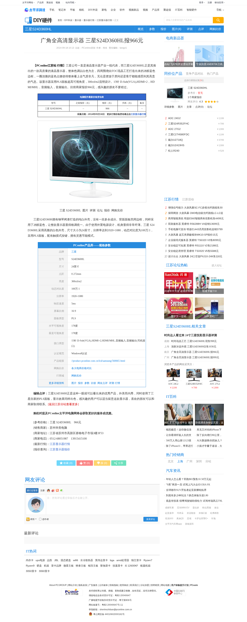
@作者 (45, 519)
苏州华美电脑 (58, 427)
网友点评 (102, 383)
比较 (93, 383)
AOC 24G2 (174, 118)
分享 (120, 463)
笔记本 (62, 9)
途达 (216, 507)
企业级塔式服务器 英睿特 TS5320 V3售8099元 (194, 240)
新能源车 (189, 524)
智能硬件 (192, 9)
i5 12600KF (131, 565)
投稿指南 (113, 585)
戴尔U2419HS (176, 145)
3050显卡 (31, 571)
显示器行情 (89, 20)
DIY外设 (93, 9)
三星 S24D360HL (53, 108)
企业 (113, 9)
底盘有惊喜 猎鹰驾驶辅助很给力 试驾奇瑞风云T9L (194, 501)
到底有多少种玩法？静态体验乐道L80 (187, 495)
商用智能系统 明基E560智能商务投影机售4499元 (196, 218)
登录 (201, 2)
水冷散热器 (86, 560)
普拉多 (196, 507)
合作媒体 (103, 585)
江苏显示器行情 (104, 20)
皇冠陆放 (191, 513)
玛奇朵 (180, 513)
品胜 (49, 560)
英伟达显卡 (101, 560)
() (68, 463)
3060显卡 (44, 571)
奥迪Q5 (180, 518)
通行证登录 (32, 490)
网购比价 (215, 29)
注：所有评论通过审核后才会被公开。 (68, 497)
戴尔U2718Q (175, 139)
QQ (49, 490)
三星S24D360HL (38, 29)
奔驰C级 (203, 513)
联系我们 (134, 585)
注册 (210, 2)
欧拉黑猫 (206, 507)
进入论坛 (217, 265)
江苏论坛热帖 (177, 265)
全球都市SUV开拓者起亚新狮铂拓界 (186, 490)
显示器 (78, 20)
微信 (61, 490)
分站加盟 (144, 585)
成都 (166, 341)
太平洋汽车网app (173, 524)
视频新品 (134, 9)
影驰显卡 (105, 565)
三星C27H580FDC (178, 134)
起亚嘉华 (169, 513)
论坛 (209, 106)
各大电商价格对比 (81, 368)
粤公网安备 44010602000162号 (109, 614)
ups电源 (40, 560)
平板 (72, 9)
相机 (81, 9)
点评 (201, 29)
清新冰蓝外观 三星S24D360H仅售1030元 (193, 346)
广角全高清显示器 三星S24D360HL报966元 (195, 352)
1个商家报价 (195, 97)
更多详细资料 (56, 383)
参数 (152, 29)
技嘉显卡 (118, 565)
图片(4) (176, 29)
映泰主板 (81, 565)
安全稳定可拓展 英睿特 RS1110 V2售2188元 (193, 245)
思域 (189, 518)
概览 (141, 29)
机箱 (46, 565)
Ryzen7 (148, 560)
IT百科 (179, 9)
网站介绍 (72, 585)
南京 (166, 352)
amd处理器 (122, 560)
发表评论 (150, 519)
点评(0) (199, 106)
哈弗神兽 (214, 513)
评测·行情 (114, 383)
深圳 (199, 461)
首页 (60, 20)
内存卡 (29, 560)
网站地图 (165, 585)
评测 (190, 29)
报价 (163, 29)
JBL (56, 560)
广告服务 (93, 585)
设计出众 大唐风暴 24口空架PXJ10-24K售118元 (195, 256)
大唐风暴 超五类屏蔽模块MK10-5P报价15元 (193, 234)
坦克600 (169, 518)
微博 (53, 490)
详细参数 (169, 106)
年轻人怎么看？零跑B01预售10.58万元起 (188, 479)
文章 (189, 106)
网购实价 (76, 375)
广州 (166, 357)
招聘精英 (155, 585)
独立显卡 (136, 560)
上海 (166, 346)
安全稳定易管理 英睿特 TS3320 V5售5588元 (193, 250)
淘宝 (57, 490)
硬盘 (39, 565)
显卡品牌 (56, 565)
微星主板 (68, 565)
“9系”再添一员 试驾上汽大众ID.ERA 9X (188, 484)
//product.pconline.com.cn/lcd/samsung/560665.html (98, 361)
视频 (58, 2)
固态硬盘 (66, 560)
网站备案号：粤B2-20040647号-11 (106, 605)
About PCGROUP (58, 585)
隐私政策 (82, 585)
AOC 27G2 (174, 129)
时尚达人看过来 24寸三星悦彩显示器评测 (190, 335)
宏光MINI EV (183, 507)
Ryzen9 (30, 565)
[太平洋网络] (72, 590)
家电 (104, 9)
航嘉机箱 (145, 565)
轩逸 (213, 518)
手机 (51, 9)
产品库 (40, 2)
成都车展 (169, 507)
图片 (73, 383)
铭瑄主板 (93, 565)
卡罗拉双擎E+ (201, 518)
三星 (73, 251)
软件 (122, 9)
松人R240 (173, 150)
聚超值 (49, 2)
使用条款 (124, 585)
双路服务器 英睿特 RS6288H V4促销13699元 (194, 223)
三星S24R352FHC (178, 123)
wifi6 (75, 560)
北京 (171, 461)
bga (112, 560)
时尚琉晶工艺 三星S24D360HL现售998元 (194, 341)
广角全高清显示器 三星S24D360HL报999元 (195, 357)
